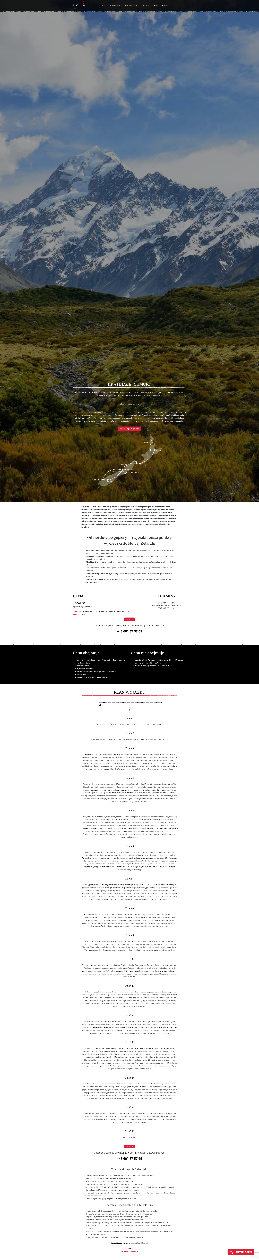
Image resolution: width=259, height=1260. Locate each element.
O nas (103, 5)
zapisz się (129, 619)
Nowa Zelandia (79, 412)
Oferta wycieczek (115, 5)
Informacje (145, 5)
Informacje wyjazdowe (129, 1252)
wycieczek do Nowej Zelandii (137, 1243)
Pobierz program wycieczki (130, 404)
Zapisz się (129, 1146)
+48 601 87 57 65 (129, 631)
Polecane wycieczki (131, 5)
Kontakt (164, 5)
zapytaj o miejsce (244, 1251)
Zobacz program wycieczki (129, 429)
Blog (155, 5)
